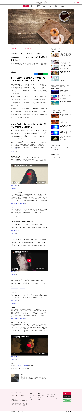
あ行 (56, 147)
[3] (55, 69)
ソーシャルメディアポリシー (51, 398)
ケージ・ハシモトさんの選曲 (22, 365)
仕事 (56, 6)
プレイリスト (14, 71)
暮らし (44, 6)
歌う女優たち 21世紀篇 (64, 90)
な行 (67, 147)
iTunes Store (13, 151)
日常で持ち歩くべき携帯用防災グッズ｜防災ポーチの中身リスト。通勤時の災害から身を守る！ (65, 77)
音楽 (26, 6)
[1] (55, 56)
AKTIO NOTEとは (49, 392)
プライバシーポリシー (50, 394)
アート (31, 6)
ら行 (61, 149)
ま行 (55, 149)
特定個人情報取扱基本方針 (51, 396)
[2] (55, 63)
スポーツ (38, 6)
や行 (58, 149)
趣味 (19, 6)
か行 (59, 147)
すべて (52, 147)
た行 (64, 147)
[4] (55, 74)
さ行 (61, 147)
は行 (52, 149)
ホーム (9, 44)
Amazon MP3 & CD (14, 148)
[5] (55, 80)
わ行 (63, 149)
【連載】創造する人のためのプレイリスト (19, 44)
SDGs (32, 402)
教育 (62, 6)
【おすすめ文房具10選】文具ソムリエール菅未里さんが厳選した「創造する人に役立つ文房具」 (65, 61)
